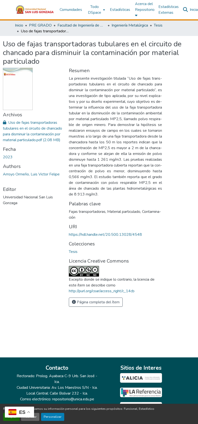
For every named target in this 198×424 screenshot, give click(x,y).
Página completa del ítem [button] (98, 302)
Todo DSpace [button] (94, 9)
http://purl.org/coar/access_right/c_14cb (101, 291)
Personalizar (53, 417)
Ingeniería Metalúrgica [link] (130, 25)
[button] (35, 9)
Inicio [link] (19, 25)
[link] (33, 131)
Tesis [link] (158, 25)
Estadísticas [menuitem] (120, 9)
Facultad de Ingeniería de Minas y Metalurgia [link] (81, 25)
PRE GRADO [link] (40, 25)
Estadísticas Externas (168, 9)
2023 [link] (8, 157)
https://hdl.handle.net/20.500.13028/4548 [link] (105, 234)
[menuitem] (96, 9)
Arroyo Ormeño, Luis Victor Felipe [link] (31, 174)
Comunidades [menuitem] (71, 9)
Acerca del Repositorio (145, 6)
